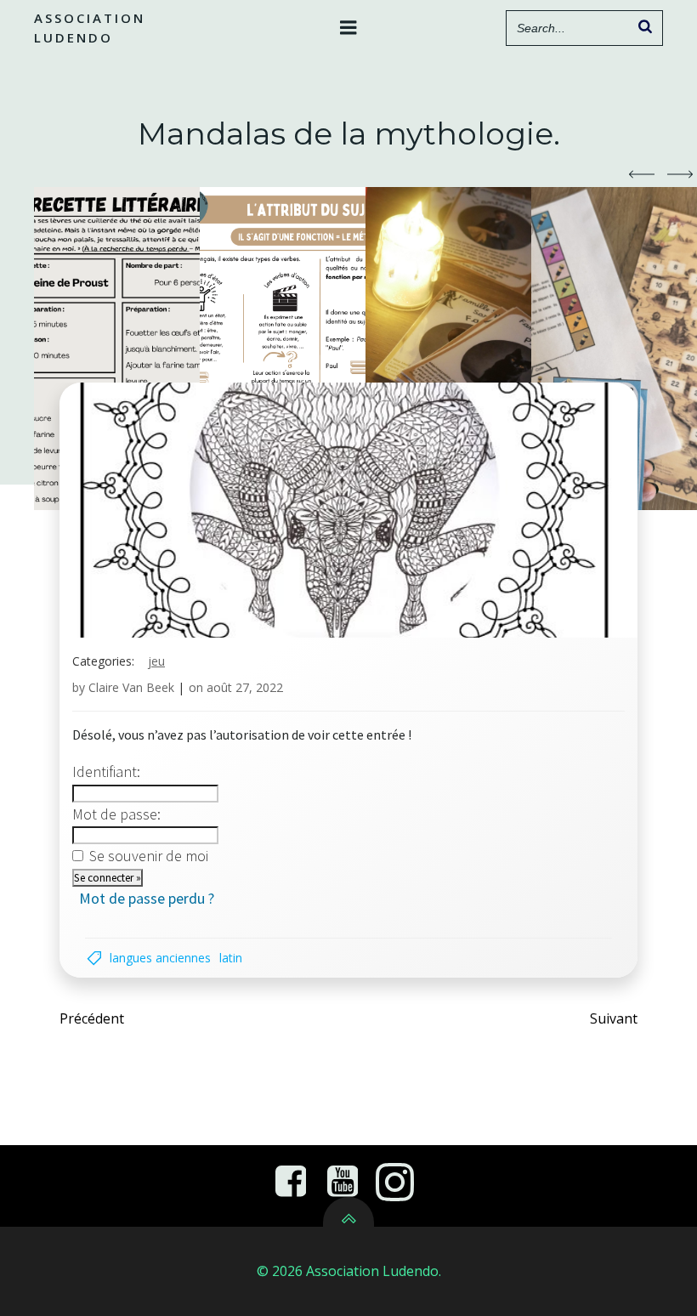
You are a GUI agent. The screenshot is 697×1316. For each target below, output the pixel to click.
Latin (230, 958)
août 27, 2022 (245, 687)
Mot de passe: (116, 814)
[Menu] (348, 28)
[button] (641, 174)
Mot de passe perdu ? (146, 898)
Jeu (156, 661)
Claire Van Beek (131, 687)
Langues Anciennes (160, 958)
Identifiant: (106, 771)
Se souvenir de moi (148, 855)
